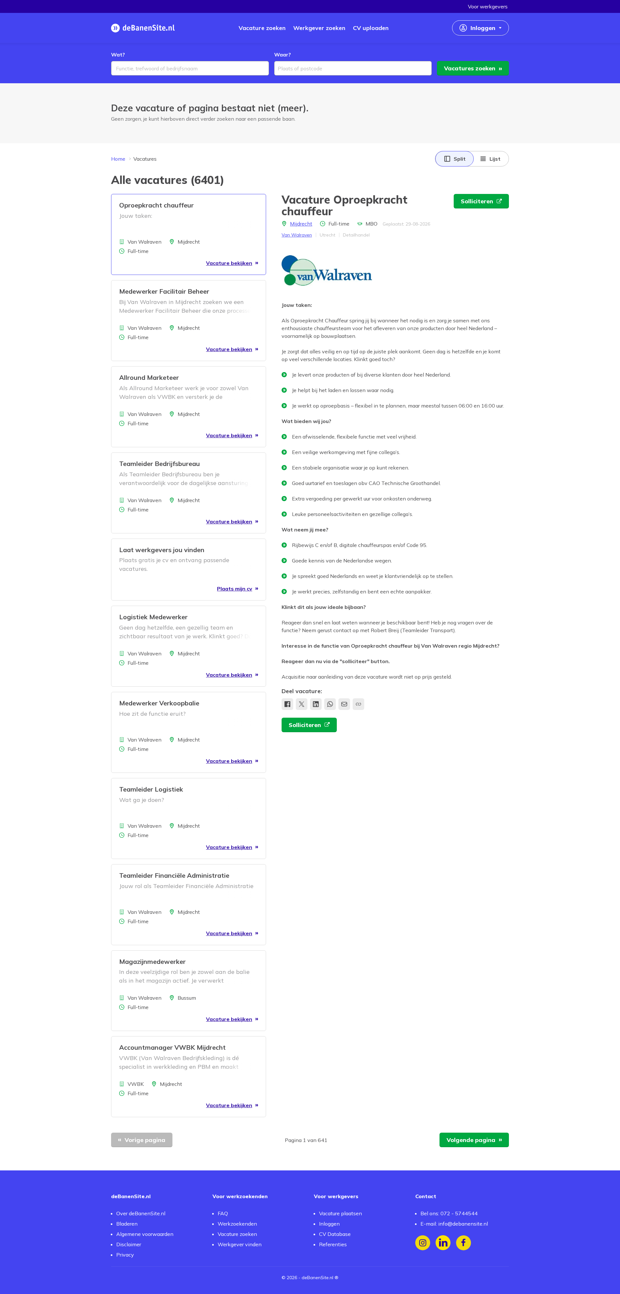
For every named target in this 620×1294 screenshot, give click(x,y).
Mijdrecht (301, 223)
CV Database (335, 1234)
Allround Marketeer (149, 377)
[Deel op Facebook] (287, 704)
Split (460, 159)
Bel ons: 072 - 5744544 (449, 1213)
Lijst (495, 159)
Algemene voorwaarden (144, 1234)
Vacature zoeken (237, 1234)
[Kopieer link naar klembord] (358, 704)
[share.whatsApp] (330, 704)
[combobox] (190, 68)
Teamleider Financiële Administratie (174, 875)
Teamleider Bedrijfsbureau (159, 464)
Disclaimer (128, 1244)
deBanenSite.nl (317, 1277)
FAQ (223, 1213)
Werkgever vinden (240, 1244)
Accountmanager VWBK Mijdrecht (172, 1047)
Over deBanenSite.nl (140, 1213)
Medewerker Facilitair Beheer (164, 291)
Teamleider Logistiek (151, 789)
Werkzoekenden (237, 1223)
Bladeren (127, 1223)
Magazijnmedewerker (152, 961)
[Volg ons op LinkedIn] (443, 1242)
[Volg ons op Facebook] (463, 1242)
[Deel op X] (301, 704)
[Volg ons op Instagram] (422, 1242)
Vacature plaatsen (340, 1213)
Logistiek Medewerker (153, 617)
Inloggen (329, 1223)
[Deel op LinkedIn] (316, 704)
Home (118, 159)
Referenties (333, 1244)
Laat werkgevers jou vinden (161, 550)
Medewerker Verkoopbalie (159, 703)
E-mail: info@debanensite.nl (454, 1223)
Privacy (125, 1254)
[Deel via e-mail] (344, 704)
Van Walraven (297, 235)
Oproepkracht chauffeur (156, 205)
